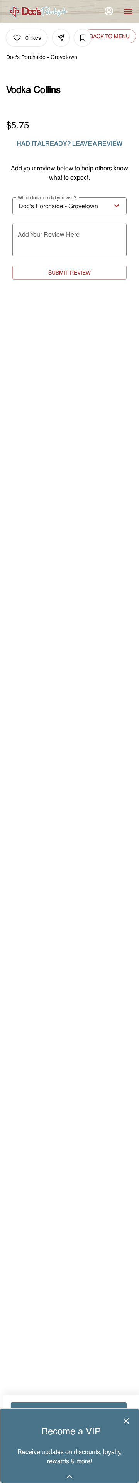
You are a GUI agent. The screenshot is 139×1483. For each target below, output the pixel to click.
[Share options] (61, 37)
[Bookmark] (82, 37)
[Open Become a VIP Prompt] (69, 1476)
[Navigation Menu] (128, 11)
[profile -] (109, 11)
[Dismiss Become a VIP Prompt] (126, 1421)
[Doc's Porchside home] (41, 11)
